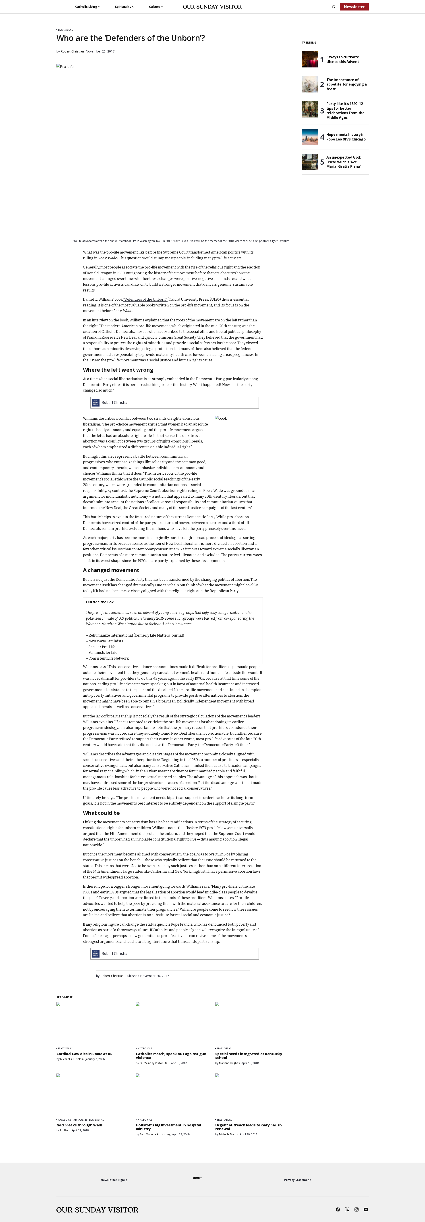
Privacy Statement (297, 1180)
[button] (59, 6)
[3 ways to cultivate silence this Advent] (310, 59)
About (197, 1178)
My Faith (80, 1119)
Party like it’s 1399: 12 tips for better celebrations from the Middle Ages (345, 110)
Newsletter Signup (114, 1180)
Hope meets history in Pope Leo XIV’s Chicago (346, 137)
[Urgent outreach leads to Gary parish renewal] (252, 1094)
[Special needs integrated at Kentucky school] (252, 1023)
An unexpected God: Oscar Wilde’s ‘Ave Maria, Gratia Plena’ (343, 162)
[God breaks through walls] (93, 1094)
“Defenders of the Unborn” (145, 299)
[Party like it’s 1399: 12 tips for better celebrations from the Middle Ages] (310, 109)
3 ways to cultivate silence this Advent (342, 59)
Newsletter (354, 6)
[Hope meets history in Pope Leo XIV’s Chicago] (310, 137)
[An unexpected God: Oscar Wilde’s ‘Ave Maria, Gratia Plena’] (310, 162)
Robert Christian (116, 402)
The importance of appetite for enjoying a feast (346, 84)
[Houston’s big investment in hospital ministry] (173, 1094)
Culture (65, 1119)
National (65, 29)
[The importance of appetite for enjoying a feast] (310, 84)
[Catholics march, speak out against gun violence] (173, 1023)
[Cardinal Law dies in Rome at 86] (93, 1023)
